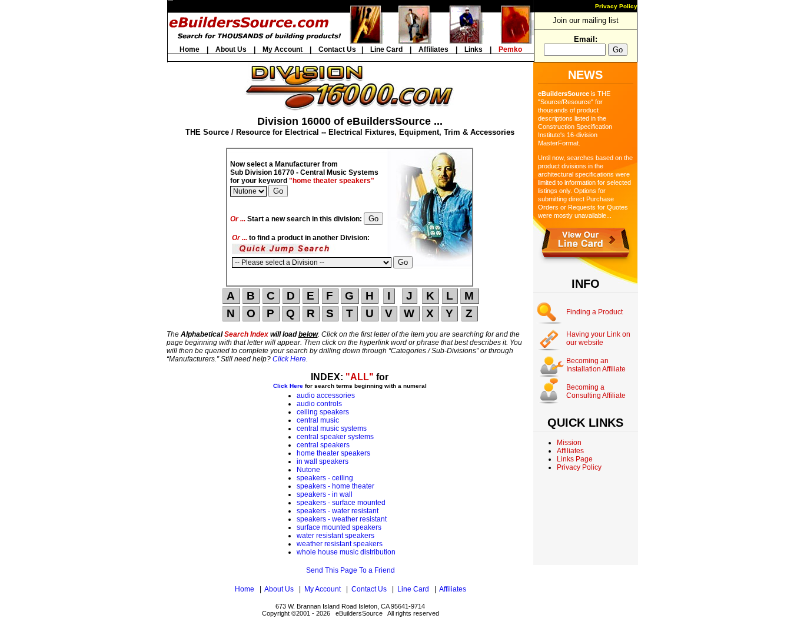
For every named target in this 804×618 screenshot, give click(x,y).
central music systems (332, 428)
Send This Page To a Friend (350, 570)
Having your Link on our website (598, 338)
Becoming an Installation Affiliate (596, 365)
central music (318, 420)
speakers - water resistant (337, 511)
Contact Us (337, 49)
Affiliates (433, 49)
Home (190, 49)
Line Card (386, 49)
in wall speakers (322, 461)
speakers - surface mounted (341, 503)
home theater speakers (333, 453)
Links (473, 49)
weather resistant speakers (340, 544)
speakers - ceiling (325, 478)
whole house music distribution (346, 552)
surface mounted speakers (339, 527)
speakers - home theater (335, 486)
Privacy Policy (616, 6)
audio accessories (326, 395)
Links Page (575, 459)
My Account (283, 49)
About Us (231, 49)
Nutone (308, 470)
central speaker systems (335, 437)
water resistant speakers (335, 535)
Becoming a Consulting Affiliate (596, 391)
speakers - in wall (325, 494)
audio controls (319, 404)
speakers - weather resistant (342, 519)
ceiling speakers (323, 412)
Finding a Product (594, 312)
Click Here (289, 359)
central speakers (323, 445)
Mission (569, 442)
